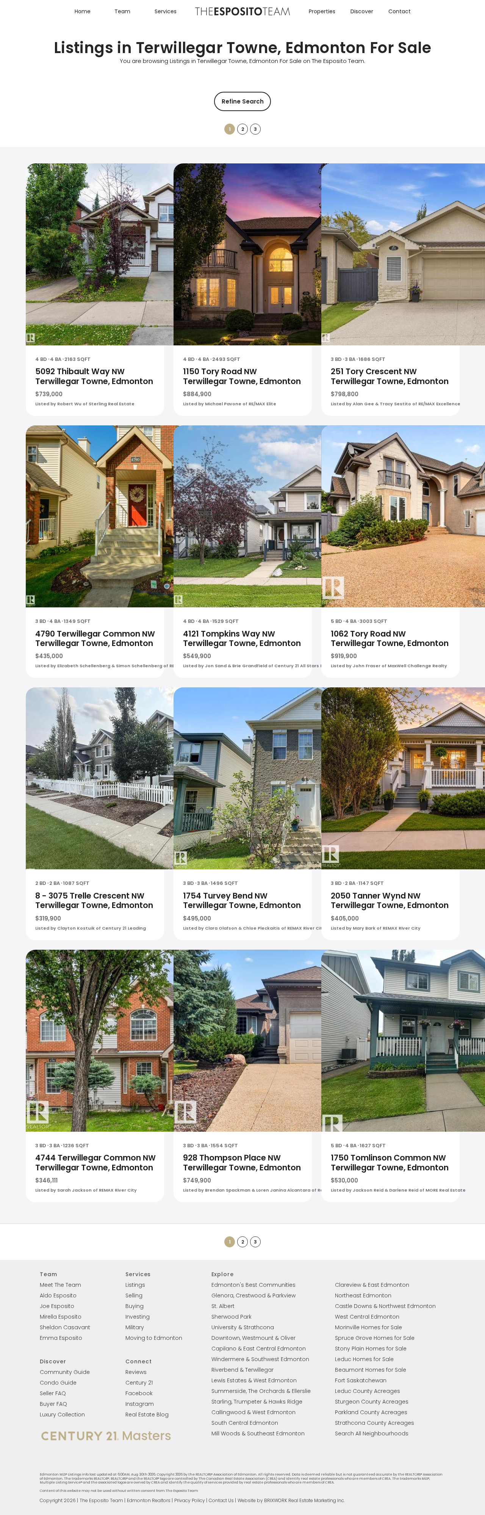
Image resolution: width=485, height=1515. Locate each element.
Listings (135, 1285)
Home (83, 11)
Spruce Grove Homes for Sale (375, 1338)
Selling (133, 1295)
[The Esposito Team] (242, 15)
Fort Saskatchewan (360, 1380)
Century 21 (139, 1382)
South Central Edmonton (244, 1423)
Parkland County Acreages (371, 1412)
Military (134, 1327)
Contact (399, 11)
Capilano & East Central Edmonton (258, 1348)
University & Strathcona (242, 1327)
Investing (137, 1317)
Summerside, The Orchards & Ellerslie (261, 1391)
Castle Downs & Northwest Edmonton (385, 1306)
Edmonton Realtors (149, 1500)
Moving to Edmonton (153, 1338)
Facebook (139, 1393)
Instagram (139, 1404)
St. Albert (223, 1306)
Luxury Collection (62, 1414)
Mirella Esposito (60, 1317)
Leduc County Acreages (367, 1391)
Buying (134, 1306)
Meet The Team (60, 1285)
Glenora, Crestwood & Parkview (253, 1295)
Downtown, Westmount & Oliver (253, 1338)
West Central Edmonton (367, 1317)
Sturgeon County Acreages (371, 1401)
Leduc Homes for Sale (364, 1359)
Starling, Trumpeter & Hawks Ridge (256, 1401)
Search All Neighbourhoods (371, 1433)
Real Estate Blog (147, 1414)
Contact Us (221, 1500)
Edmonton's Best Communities (253, 1285)
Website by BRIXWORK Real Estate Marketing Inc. (291, 1500)
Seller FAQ (53, 1393)
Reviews (136, 1372)
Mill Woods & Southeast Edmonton (258, 1433)
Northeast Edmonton (363, 1295)
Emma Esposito (61, 1338)
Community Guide (65, 1372)
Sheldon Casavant (65, 1327)
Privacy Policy (189, 1500)
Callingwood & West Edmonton (253, 1412)
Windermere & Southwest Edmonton (260, 1359)
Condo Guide (58, 1382)
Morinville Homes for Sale (368, 1327)
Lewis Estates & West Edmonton (254, 1380)
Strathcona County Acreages (374, 1423)
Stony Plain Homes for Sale (371, 1348)
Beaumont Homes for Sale (370, 1370)
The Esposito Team (101, 1500)
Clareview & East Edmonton (372, 1285)
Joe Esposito (57, 1306)
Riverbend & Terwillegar (242, 1370)
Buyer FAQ (53, 1404)
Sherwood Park (231, 1317)
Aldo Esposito (58, 1295)
